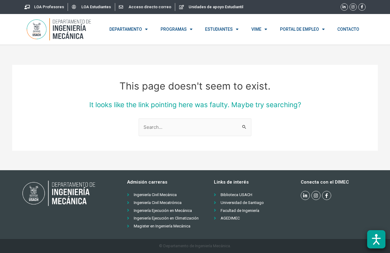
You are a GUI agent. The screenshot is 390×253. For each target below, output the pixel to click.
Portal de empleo (299, 29)
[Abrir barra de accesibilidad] (376, 239)
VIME (256, 29)
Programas (174, 29)
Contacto (348, 29)
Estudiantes (219, 29)
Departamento (125, 29)
